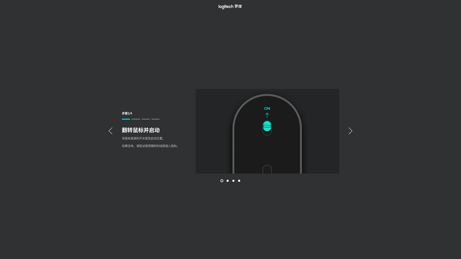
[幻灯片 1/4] (222, 181)
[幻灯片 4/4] (239, 181)
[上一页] (110, 131)
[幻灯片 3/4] (233, 181)
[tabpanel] (230, 131)
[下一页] (350, 131)
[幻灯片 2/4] (227, 181)
